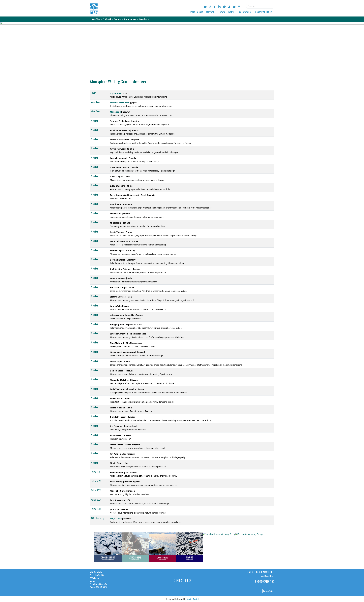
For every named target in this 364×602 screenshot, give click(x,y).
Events (231, 12)
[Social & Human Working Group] (219, 534)
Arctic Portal (193, 599)
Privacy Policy (268, 591)
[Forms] (239, 6)
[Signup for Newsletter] (224, 6)
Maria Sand (115, 112)
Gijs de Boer (115, 93)
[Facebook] (214, 6)
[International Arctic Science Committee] (94, 11)
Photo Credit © (264, 581)
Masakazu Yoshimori (120, 102)
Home (192, 12)
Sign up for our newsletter (260, 572)
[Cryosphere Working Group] (162, 546)
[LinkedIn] (219, 6)
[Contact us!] (234, 6)
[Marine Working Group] (189, 546)
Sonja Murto (116, 518)
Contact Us (182, 581)
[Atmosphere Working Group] (135, 546)
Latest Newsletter (266, 575)
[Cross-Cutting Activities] (108, 546)
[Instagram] (210, 6)
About (200, 12)
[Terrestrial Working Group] (249, 534)
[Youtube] (205, 6)
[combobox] (260, 6)
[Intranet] (229, 6)
